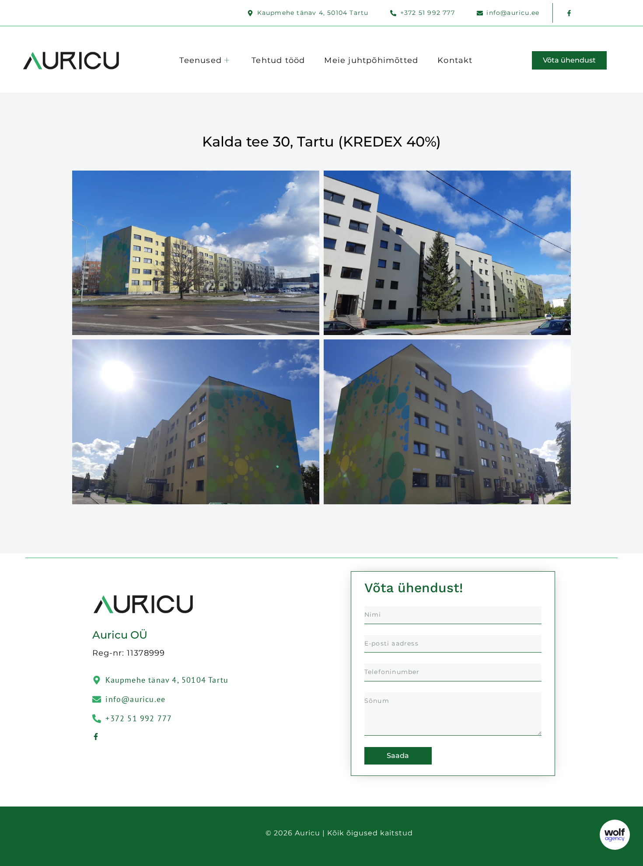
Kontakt (454, 60)
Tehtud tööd (278, 60)
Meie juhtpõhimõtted (371, 60)
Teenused (200, 60)
